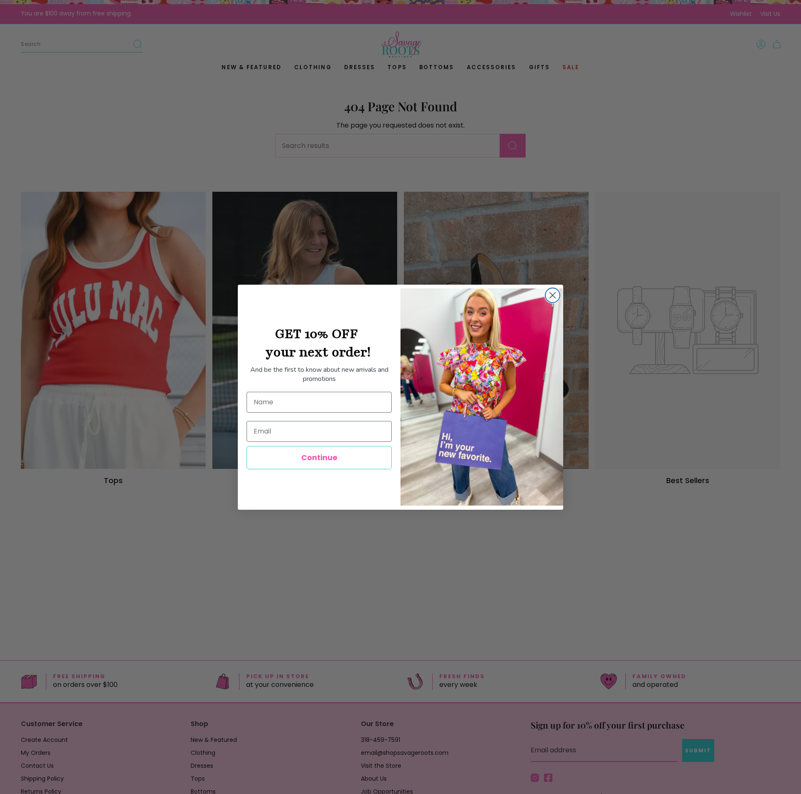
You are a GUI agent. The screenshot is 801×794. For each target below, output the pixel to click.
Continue (319, 457)
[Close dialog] (552, 295)
